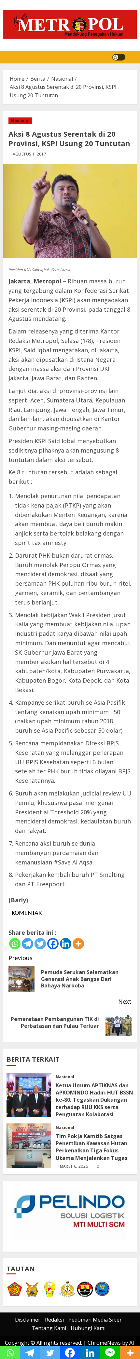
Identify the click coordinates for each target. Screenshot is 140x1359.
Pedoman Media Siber (95, 1319)
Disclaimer (27, 1319)
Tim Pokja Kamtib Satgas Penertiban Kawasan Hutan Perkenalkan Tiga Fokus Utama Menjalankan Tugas (92, 1147)
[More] (78, 943)
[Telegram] (27, 943)
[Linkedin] (65, 943)
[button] (133, 57)
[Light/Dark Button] (118, 57)
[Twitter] (40, 943)
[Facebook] (53, 943)
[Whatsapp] (15, 943)
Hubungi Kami (88, 1328)
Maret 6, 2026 (74, 1166)
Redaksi (54, 1319)
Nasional (20, 120)
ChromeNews (104, 1342)
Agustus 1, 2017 (29, 154)
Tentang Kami (49, 1328)
